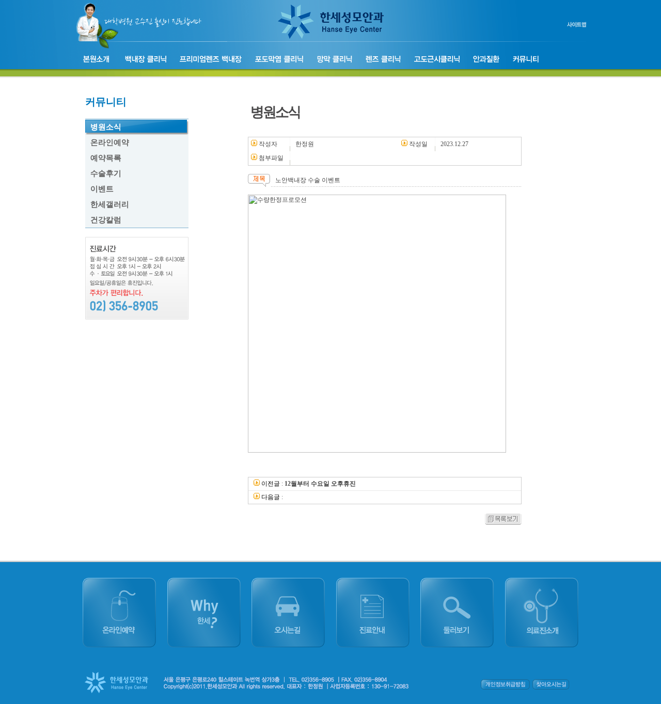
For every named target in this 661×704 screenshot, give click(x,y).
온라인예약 (109, 142)
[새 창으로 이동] (377, 450)
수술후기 (105, 173)
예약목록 (105, 158)
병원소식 (105, 127)
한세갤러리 (109, 204)
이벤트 (102, 189)
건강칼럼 (105, 220)
